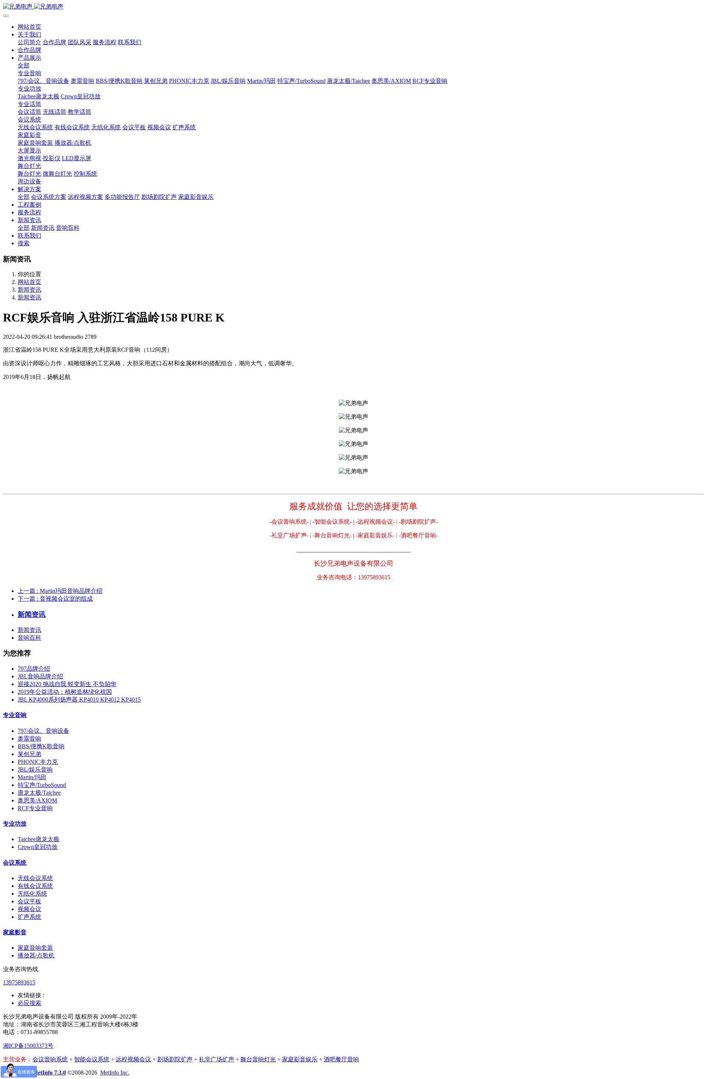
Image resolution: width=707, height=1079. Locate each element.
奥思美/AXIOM (37, 800)
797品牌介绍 (34, 668)
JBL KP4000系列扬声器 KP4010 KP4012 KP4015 (79, 699)
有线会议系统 (35, 886)
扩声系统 (29, 917)
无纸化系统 (32, 893)
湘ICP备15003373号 (28, 1046)
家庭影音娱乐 (299, 1059)
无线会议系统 (35, 878)
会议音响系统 (50, 1059)
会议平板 (29, 901)
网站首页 (29, 27)
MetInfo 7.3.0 (49, 1072)
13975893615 (19, 982)
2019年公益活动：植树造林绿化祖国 (65, 692)
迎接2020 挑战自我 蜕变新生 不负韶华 (67, 684)
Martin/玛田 (32, 777)
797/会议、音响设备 (43, 731)
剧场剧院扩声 (175, 1059)
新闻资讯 (29, 290)
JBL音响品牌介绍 (40, 676)
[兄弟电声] (353, 7)
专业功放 (15, 823)
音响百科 (29, 638)
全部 (23, 65)
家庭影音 (15, 932)
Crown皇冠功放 (37, 847)
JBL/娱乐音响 (35, 769)
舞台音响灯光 (258, 1059)
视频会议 (29, 909)
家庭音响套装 (35, 948)
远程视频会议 (133, 1059)
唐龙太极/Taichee (39, 793)
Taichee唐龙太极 (38, 839)
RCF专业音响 (35, 808)
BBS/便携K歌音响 (41, 746)
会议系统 (15, 863)
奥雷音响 (29, 738)
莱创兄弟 (29, 754)
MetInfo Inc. (114, 1072)
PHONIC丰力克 (38, 762)
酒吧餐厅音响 (341, 1059)
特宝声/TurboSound (42, 785)
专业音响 (15, 715)
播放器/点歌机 (36, 955)
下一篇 (55, 598)
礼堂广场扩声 (216, 1059)
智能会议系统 (91, 1059)
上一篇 (60, 591)
